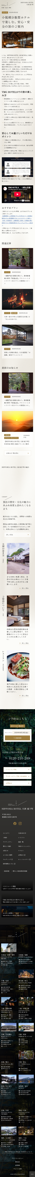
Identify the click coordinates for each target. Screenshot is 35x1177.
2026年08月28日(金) (21, 732)
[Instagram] (20, 823)
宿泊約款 (6, 871)
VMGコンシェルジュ (24, 846)
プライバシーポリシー (17, 1158)
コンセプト (6, 833)
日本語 (2, 7)
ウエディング (7, 859)
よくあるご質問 (7, 855)
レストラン (21, 837)
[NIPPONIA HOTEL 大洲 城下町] (8, 4)
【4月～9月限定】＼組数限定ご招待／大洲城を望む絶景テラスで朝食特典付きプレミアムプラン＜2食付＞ (17, 223)
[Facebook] (14, 823)
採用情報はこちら (8, 864)
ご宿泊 (5, 837)
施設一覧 (20, 842)
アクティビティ (7, 842)
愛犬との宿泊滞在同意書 (20, 871)
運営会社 (17, 1161)
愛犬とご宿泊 (7, 846)
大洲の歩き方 (22, 833)
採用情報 (17, 1165)
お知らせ (5, 851)
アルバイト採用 (17, 1168)
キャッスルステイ (23, 859)
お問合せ (20, 855)
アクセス (20, 851)
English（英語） (8, 7)
